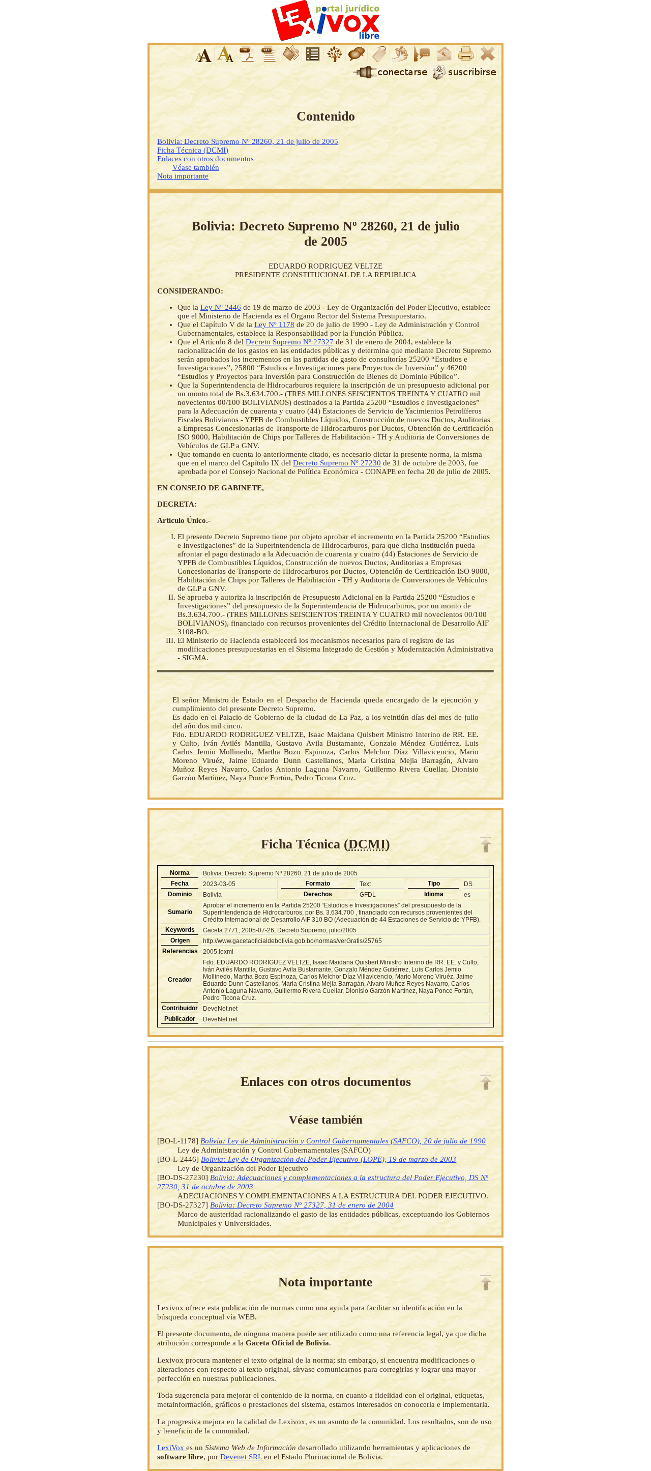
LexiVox (171, 1447)
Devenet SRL (242, 1456)
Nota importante (183, 176)
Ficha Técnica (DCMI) (192, 150)
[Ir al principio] (486, 845)
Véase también (195, 167)
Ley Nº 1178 (274, 324)
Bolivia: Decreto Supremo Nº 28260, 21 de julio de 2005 (247, 141)
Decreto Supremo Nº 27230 (337, 463)
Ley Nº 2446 (220, 307)
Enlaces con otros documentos (205, 159)
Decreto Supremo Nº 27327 (290, 342)
